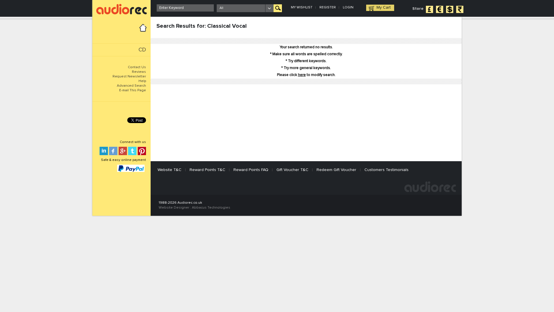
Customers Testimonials (386, 170)
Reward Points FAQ (250, 170)
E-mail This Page (132, 90)
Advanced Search (131, 86)
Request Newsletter (129, 76)
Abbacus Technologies (211, 207)
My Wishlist (301, 7)
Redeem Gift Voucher (336, 170)
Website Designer (174, 207)
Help (142, 81)
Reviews (139, 72)
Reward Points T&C (207, 170)
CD (142, 50)
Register (327, 7)
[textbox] (185, 8)
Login (348, 7)
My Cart (384, 7)
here (302, 75)
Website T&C (169, 170)
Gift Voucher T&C (292, 170)
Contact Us (137, 67)
